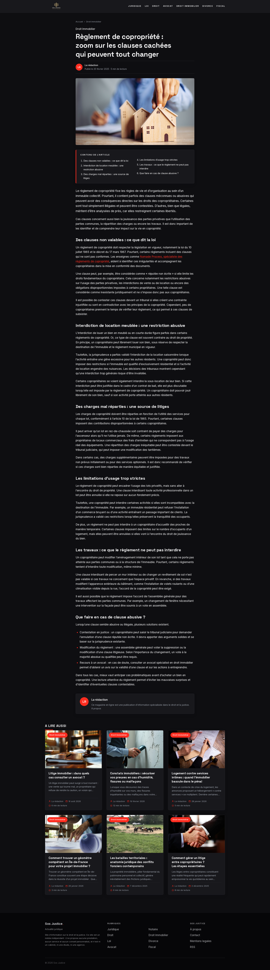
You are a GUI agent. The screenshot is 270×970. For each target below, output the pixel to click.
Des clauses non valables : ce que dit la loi (105, 160)
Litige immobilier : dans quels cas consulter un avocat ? (69, 775)
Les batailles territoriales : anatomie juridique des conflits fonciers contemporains (132, 862)
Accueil (79, 21)
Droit (156, 6)
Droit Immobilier (187, 6)
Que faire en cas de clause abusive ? (159, 173)
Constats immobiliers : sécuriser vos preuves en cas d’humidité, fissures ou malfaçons (132, 777)
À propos (96, 708)
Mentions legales (200, 941)
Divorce (207, 6)
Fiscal (220, 6)
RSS (192, 947)
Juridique (134, 6)
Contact (195, 935)
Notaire (153, 929)
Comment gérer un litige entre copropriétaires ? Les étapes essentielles (188, 862)
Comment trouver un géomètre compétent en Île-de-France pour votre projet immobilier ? (70, 862)
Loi (147, 6)
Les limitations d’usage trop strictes (159, 159)
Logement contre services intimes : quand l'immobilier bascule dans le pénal (191, 777)
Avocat (168, 6)
